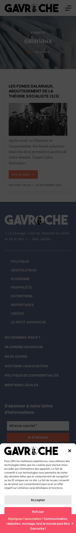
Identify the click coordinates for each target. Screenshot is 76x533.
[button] (70, 451)
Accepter (38, 500)
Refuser (38, 512)
